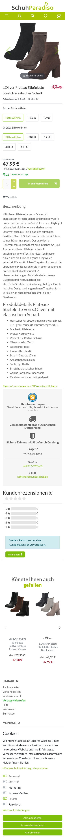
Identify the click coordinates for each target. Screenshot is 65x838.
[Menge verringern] (13, 186)
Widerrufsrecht (12, 696)
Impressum (40, 768)
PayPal (12, 798)
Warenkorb (9, 709)
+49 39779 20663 (32, 466)
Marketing (14, 787)
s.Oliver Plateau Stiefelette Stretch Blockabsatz (48, 647)
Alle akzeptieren (32, 817)
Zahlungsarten (11, 687)
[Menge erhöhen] (13, 181)
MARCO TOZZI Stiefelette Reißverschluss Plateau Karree (17, 644)
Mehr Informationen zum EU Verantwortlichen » (30, 386)
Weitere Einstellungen (16, 810)
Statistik (13, 782)
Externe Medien (18, 793)
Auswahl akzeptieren (32, 825)
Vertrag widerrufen (14, 700)
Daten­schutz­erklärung (18, 768)
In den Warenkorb (38, 183)
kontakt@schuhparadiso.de (32, 476)
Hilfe (5, 704)
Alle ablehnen (32, 832)
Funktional (14, 804)
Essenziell (14, 776)
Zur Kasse (9, 713)
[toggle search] (32, 16)
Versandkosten (36, 168)
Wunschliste (11, 197)
